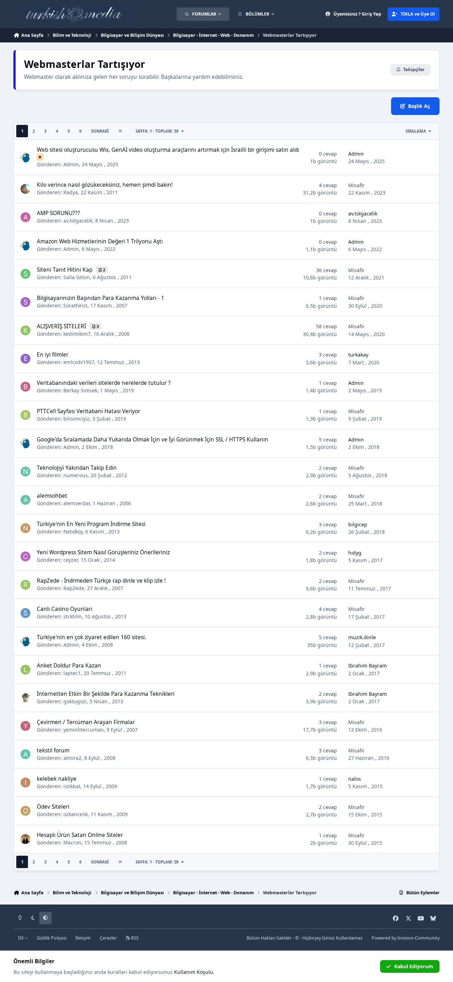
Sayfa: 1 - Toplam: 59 (157, 131)
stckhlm (72, 616)
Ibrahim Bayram (367, 665)
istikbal (71, 786)
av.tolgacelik (77, 220)
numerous (75, 475)
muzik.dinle (362, 637)
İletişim (83, 938)
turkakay (358, 354)
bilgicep (357, 524)
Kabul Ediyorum (413, 966)
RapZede (73, 588)
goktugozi (75, 701)
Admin (71, 164)
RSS (134, 938)
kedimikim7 (77, 333)
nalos (354, 778)
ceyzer (70, 559)
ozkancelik (75, 814)
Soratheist (75, 305)
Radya (70, 192)
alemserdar (76, 503)
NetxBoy (72, 531)
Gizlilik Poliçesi (52, 938)
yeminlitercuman (83, 729)
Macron (72, 842)
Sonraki (100, 131)
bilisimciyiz (76, 418)
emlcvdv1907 (78, 362)
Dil (21, 938)
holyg (354, 552)
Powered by (406, 938)
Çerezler (108, 938)
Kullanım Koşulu (193, 972)
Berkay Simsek (80, 390)
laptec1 (72, 673)
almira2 (72, 758)
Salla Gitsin (76, 277)
